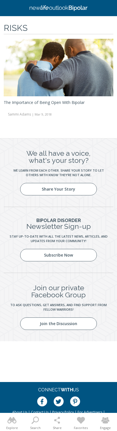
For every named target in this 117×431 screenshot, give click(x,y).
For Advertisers (90, 412)
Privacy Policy (63, 412)
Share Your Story (58, 189)
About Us (19, 412)
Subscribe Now (58, 255)
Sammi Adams (19, 114)
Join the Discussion (58, 323)
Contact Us (40, 412)
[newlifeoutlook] (58, 8)
